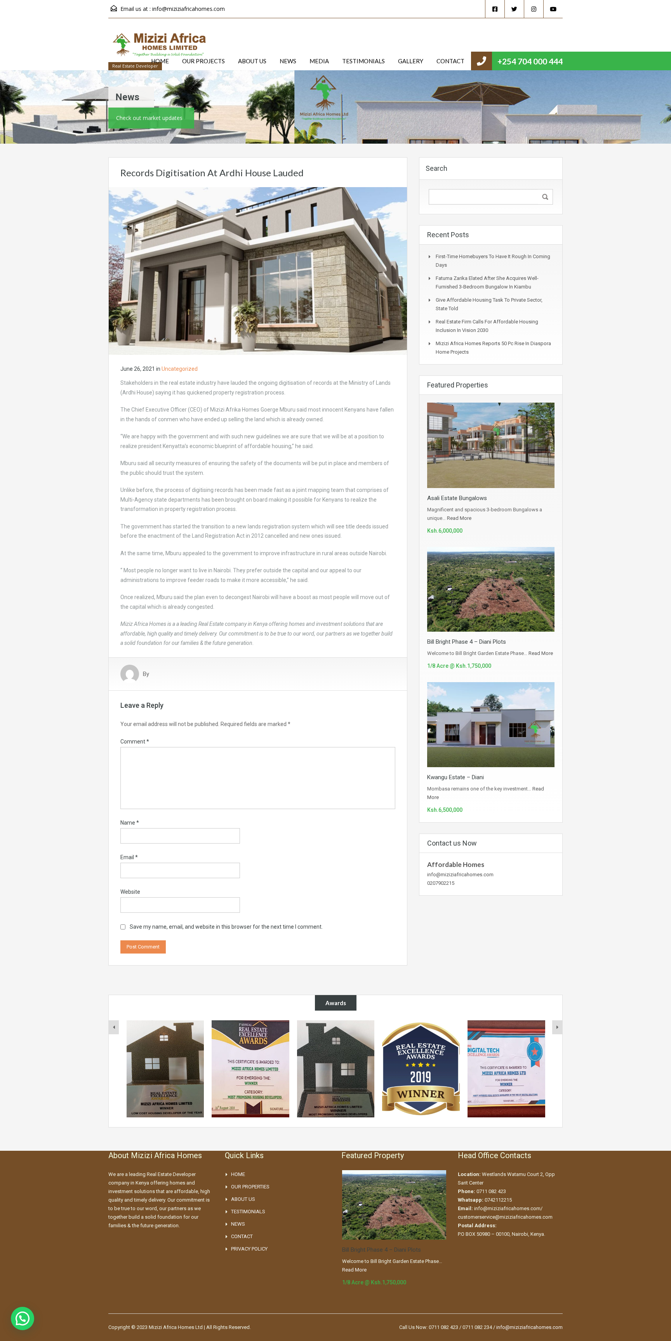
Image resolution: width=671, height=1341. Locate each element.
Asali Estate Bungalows (457, 498)
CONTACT (450, 60)
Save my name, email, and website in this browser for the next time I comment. (226, 927)
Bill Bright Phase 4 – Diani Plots (466, 641)
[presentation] (114, 1027)
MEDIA (319, 60)
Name (129, 823)
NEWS (288, 60)
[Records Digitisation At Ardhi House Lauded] (258, 271)
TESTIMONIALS (363, 60)
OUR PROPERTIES (250, 1187)
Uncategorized (180, 369)
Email (129, 857)
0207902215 (440, 883)
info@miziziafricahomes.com (188, 8)
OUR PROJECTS (203, 60)
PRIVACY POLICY (249, 1249)
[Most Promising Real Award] (335, 1068)
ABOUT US (252, 60)
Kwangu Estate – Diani (455, 777)
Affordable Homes (455, 864)
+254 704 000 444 (530, 61)
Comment (134, 741)
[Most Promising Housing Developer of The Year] (165, 1068)
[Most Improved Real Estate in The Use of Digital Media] (421, 1068)
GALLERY (410, 60)
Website (130, 892)
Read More (459, 518)
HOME (160, 60)
